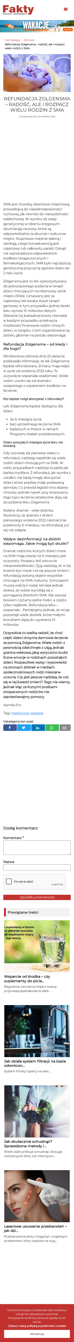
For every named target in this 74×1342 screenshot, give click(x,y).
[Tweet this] (24, 727)
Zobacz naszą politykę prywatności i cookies (37, 1325)
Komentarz (13, 838)
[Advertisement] (37, 161)
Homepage (12, 40)
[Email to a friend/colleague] (65, 727)
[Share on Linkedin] (38, 727)
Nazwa (8, 862)
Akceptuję (37, 1333)
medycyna (20, 713)
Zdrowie (29, 40)
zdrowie (36, 713)
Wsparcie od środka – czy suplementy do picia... (27, 978)
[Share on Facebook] (10, 727)
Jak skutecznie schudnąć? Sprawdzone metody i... (28, 1143)
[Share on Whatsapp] (52, 727)
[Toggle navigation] (66, 10)
